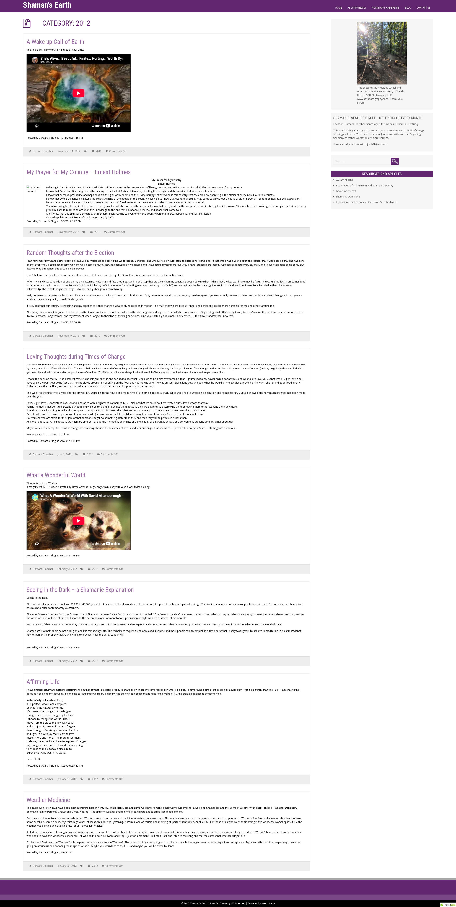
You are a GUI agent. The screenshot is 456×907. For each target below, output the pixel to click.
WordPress (268, 903)
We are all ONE (344, 180)
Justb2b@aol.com (377, 144)
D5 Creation (238, 903)
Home (338, 7)
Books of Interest (346, 191)
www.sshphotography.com (372, 99)
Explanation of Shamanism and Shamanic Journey (364, 185)
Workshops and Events (385, 7)
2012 (99, 151)
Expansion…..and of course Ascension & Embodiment (366, 202)
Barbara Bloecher (43, 151)
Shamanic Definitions (348, 196)
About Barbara (357, 7)
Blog (408, 7)
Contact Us (423, 7)
